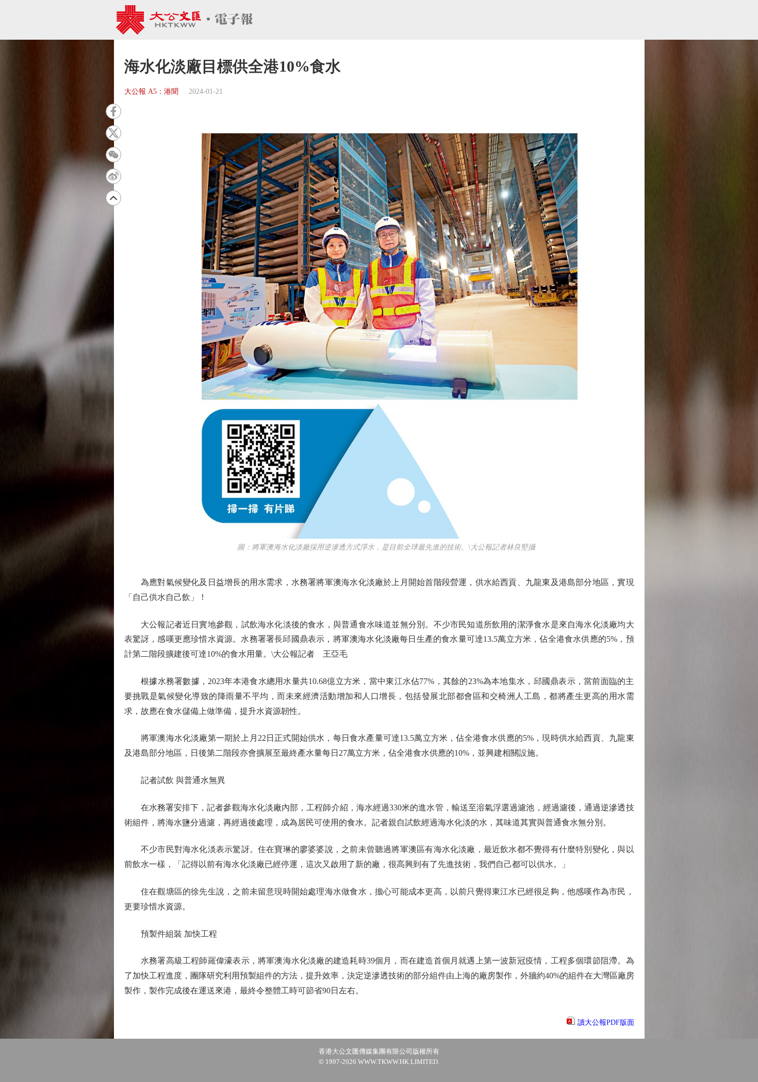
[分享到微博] (113, 176)
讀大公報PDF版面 (606, 1022)
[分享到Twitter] (113, 133)
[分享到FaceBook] (113, 111)
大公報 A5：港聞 (151, 91)
